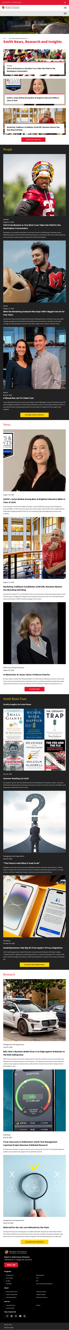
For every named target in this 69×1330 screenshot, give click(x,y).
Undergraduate (9, 1275)
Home (4, 38)
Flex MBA (8, 1281)
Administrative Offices (11, 1297)
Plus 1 (37, 1278)
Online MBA (8, 1284)
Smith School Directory (41, 1297)
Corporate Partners (10, 1305)
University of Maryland (11, 2)
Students (38, 1305)
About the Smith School (11, 1291)
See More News (34, 689)
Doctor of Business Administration (44, 1284)
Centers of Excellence (41, 1291)
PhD (37, 1281)
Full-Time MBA (9, 1278)
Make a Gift (11, 1265)
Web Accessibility (9, 1327)
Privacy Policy (8, 1324)
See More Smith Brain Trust (34, 964)
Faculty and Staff (10, 1308)
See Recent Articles (33, 139)
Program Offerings (40, 1294)
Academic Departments (11, 1294)
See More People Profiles (34, 415)
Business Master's (40, 1275)
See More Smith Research (34, 1242)
